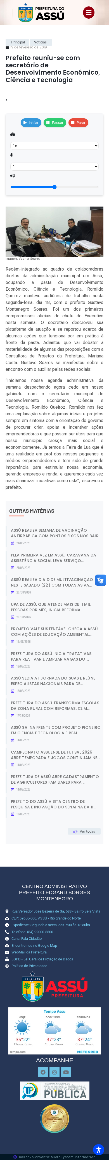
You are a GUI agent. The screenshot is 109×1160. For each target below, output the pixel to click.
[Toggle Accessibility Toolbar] (99, 1150)
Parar (81, 123)
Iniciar (34, 123)
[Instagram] (54, 1072)
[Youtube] (66, 1072)
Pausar (57, 123)
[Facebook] (43, 1072)
